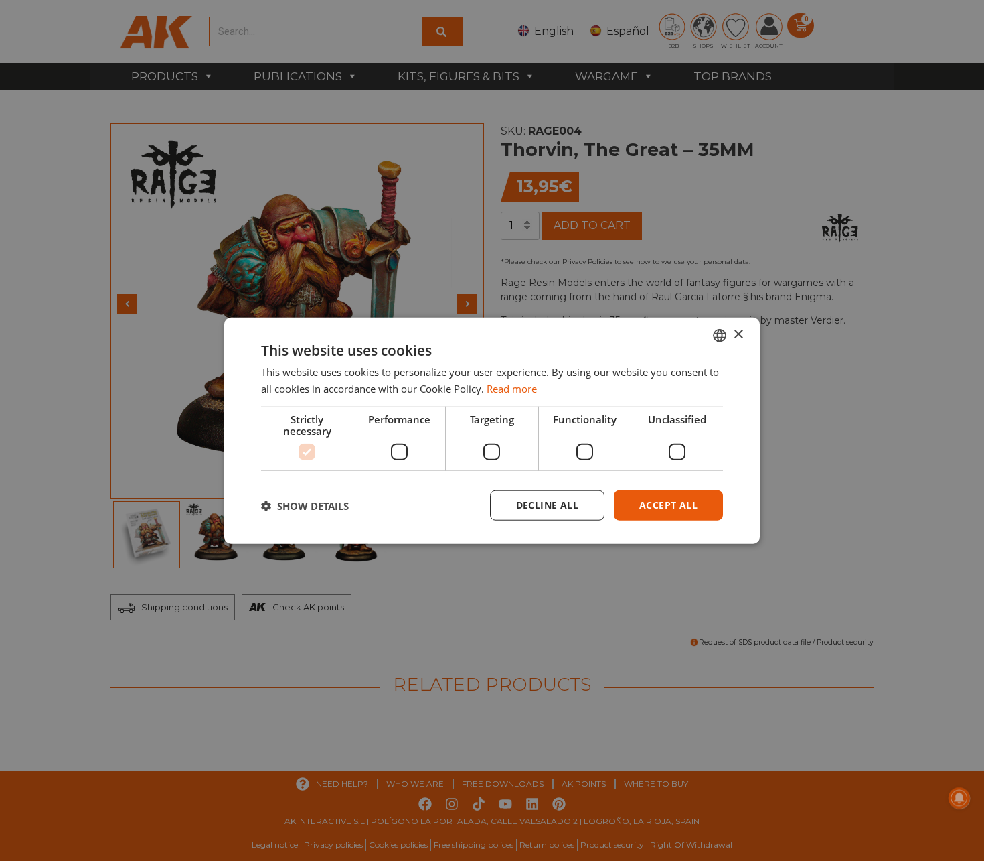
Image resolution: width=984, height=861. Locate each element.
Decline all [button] (547, 505)
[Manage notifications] (959, 798)
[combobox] (719, 335)
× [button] (738, 335)
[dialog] (492, 430)
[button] (305, 505)
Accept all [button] (668, 505)
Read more (512, 388)
